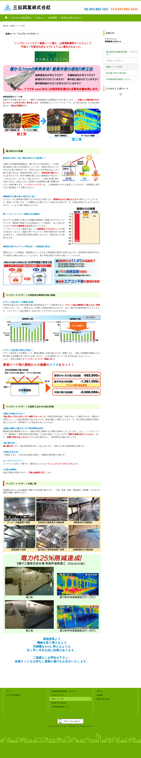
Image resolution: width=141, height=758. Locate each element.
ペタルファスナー (114, 60)
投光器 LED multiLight (116, 73)
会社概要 (100, 695)
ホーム (9, 691)
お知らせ (100, 691)
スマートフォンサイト (72, 721)
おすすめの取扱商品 (13, 695)
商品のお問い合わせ (103, 699)
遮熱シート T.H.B (114, 67)
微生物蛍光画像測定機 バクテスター (121, 53)
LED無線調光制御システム (118, 79)
